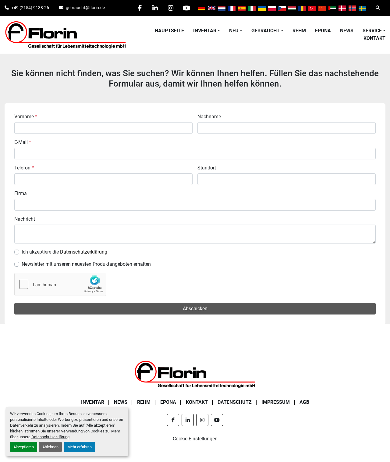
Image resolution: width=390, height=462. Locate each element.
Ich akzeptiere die (64, 252)
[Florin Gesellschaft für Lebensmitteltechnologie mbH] (195, 374)
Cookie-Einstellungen (195, 439)
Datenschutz (235, 402)
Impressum (275, 402)
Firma (20, 193)
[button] (206, 30)
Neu (234, 31)
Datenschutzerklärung (50, 437)
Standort (206, 168)
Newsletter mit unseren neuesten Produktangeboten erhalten (86, 264)
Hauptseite (169, 31)
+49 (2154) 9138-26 (30, 7)
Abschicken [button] (195, 308)
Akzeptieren (23, 447)
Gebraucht (265, 31)
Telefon (24, 168)
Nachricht (24, 219)
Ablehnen (50, 447)
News (346, 31)
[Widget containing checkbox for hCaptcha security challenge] (60, 284)
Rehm (299, 31)
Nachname (209, 116)
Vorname (25, 116)
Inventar (204, 31)
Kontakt (374, 38)
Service (372, 31)
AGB (304, 402)
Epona (323, 31)
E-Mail (22, 142)
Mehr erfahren (79, 447)
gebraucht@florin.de (85, 7)
